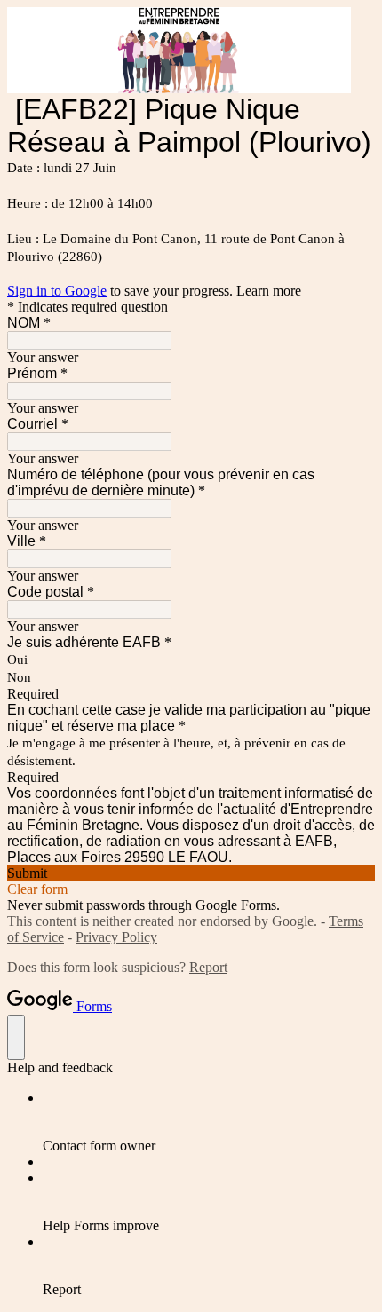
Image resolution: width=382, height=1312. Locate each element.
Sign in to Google (57, 290)
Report (208, 967)
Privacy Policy (116, 936)
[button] (191, 873)
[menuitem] (209, 1122)
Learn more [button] (268, 290)
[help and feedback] (16, 1037)
